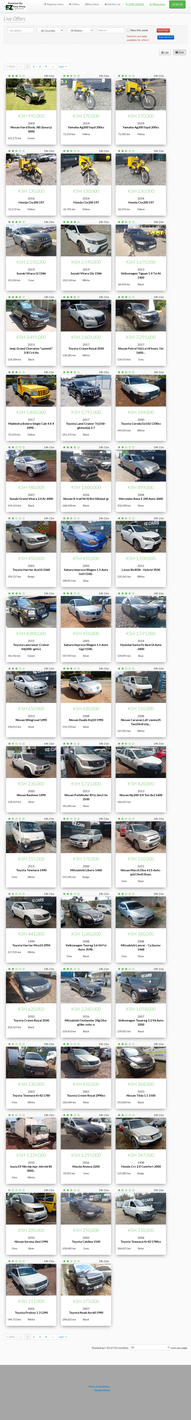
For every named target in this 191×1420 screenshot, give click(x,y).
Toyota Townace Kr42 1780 (31, 1095)
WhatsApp (159, 4)
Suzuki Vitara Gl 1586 (31, 273)
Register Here (54, 4)
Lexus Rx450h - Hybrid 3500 (141, 569)
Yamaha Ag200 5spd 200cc (86, 127)
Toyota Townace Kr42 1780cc (140, 1241)
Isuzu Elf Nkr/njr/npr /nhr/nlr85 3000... (31, 1168)
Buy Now (93, 4)
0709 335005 (136, 4)
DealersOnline (102, 1390)
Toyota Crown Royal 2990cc (86, 1095)
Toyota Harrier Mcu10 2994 (31, 945)
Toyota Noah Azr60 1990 (86, 1312)
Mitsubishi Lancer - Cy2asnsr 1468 (141, 947)
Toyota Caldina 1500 (86, 1241)
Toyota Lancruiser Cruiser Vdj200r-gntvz (31, 647)
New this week (139, 30)
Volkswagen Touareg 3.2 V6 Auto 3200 (141, 1022)
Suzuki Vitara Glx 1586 (86, 273)
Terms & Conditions (99, 1386)
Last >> (63, 66)
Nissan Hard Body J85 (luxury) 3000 (31, 129)
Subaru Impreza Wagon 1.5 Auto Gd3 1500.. (86, 571)
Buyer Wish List (166, 37)
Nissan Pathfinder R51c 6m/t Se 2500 (86, 797)
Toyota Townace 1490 (31, 870)
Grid (181, 52)
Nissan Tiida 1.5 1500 (140, 1095)
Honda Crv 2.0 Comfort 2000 (141, 1166)
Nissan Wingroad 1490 (31, 720)
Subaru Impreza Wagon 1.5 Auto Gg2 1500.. (86, 647)
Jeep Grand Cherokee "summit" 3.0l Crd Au (31, 350)
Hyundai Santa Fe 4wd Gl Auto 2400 (141, 647)
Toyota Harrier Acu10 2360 (31, 569)
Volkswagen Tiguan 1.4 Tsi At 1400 (141, 275)
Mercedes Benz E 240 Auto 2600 (141, 498)
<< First (10, 66)
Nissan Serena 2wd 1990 (31, 1241)
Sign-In (177, 4)
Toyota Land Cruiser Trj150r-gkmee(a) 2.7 (86, 425)
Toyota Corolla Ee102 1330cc (141, 423)
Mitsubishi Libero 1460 (86, 870)
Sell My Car (113, 4)
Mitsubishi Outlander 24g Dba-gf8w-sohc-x (86, 1022)
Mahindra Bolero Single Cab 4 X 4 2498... (31, 425)
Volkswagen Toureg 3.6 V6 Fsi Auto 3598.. (86, 947)
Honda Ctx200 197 (31, 202)
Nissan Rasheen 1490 (31, 795)
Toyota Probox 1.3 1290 (31, 1312)
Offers (75, 4)
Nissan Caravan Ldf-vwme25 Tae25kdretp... (141, 722)
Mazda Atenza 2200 (86, 1166)
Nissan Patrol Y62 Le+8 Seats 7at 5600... (141, 350)
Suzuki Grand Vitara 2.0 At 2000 (31, 498)
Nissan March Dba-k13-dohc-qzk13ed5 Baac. (141, 872)
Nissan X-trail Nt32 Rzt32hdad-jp (86, 498)
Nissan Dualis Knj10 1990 (86, 720)
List (166, 52)
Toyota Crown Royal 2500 (86, 348)
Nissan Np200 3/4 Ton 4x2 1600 (141, 795)
